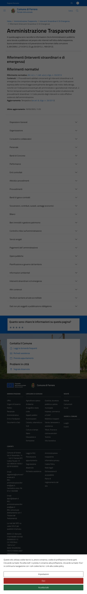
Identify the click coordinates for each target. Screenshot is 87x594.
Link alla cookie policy (55, 566)
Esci (43, 580)
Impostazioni (43, 574)
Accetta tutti (43, 587)
